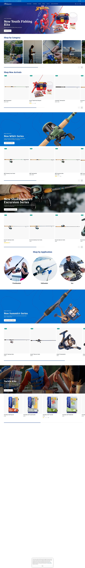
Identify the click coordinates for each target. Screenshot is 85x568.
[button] (82, 67)
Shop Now (7, 30)
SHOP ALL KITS (8, 390)
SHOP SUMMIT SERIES (9, 320)
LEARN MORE (19, 1)
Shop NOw (32, 57)
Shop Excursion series (10, 209)
